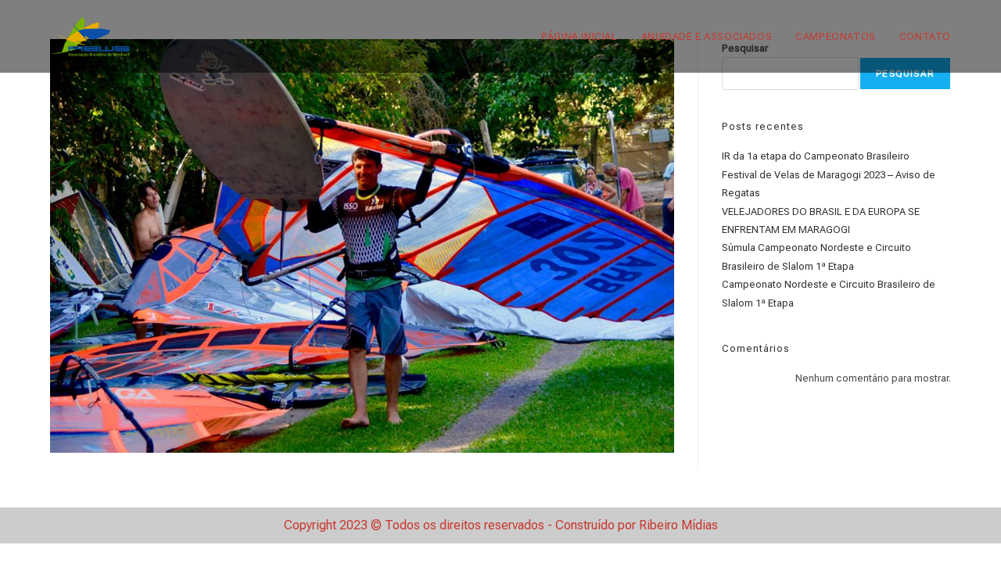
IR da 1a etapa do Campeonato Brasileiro (816, 156)
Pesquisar (905, 73)
